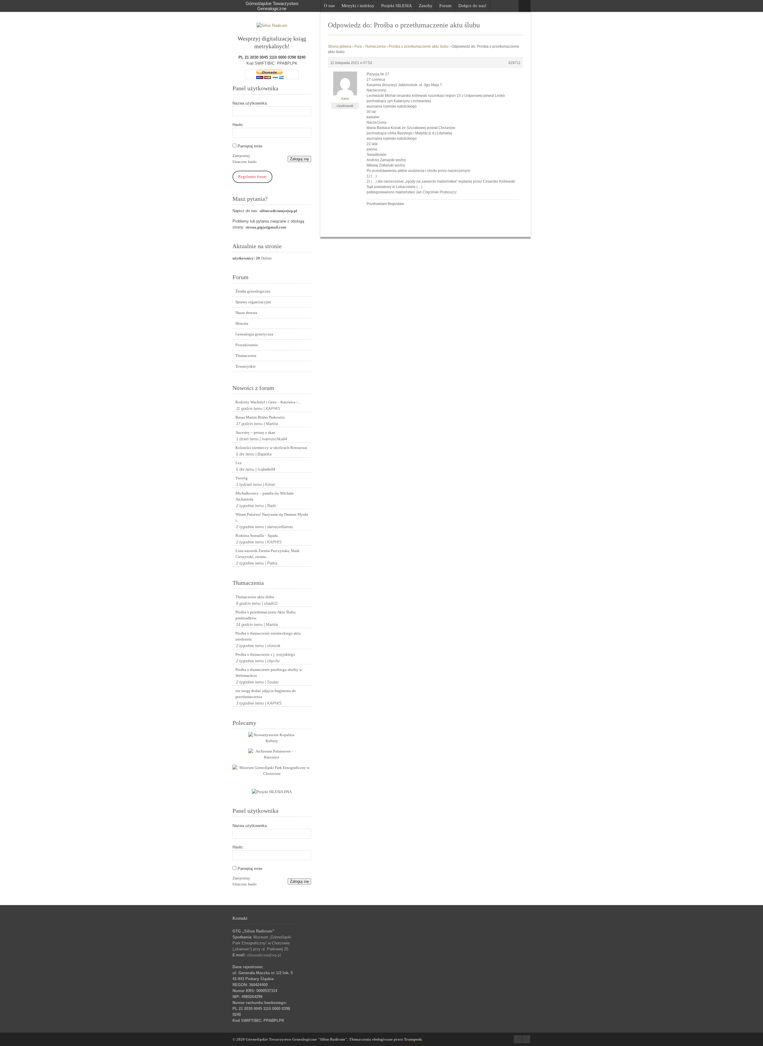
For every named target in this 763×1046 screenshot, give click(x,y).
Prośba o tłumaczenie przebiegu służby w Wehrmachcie (268, 672)
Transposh (412, 1039)
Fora (358, 46)
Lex (238, 463)
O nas (329, 5)
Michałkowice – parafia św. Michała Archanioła (264, 496)
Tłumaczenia (245, 355)
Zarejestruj (241, 155)
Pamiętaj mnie (250, 146)
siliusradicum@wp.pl (264, 955)
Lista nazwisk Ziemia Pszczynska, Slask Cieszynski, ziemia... (267, 553)
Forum (445, 5)
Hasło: (238, 124)
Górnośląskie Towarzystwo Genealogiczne (272, 6)
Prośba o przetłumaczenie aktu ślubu (419, 46)
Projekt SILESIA (396, 5)
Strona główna (339, 46)
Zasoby (425, 5)
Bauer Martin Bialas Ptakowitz (260, 417)
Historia (241, 323)
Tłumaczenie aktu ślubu (254, 597)
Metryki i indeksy (358, 5)
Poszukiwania (246, 345)
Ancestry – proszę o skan (255, 432)
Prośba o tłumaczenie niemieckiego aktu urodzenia (268, 636)
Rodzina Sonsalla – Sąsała (256, 535)
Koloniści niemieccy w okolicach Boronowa (271, 447)
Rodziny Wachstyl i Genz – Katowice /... (267, 402)
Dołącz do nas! (472, 5)
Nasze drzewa (246, 312)
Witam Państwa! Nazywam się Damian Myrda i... (271, 517)
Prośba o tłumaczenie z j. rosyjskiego (265, 654)
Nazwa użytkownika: (250, 103)
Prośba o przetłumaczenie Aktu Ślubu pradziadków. (265, 615)
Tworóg (241, 478)
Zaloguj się (299, 159)
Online (252, 258)
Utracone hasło (244, 161)
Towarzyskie (245, 366)
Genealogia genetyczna (254, 334)
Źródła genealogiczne (253, 291)
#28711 (514, 63)
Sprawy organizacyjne (253, 302)
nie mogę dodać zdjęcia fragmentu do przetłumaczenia (265, 693)
